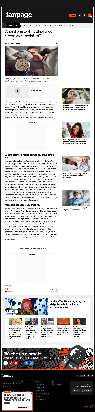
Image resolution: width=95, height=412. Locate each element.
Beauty (31, 25)
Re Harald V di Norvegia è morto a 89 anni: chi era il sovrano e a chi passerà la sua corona (17, 399)
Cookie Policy (40, 390)
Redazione (39, 396)
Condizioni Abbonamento (43, 393)
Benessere (48, 25)
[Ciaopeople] (89, 407)
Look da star (39, 25)
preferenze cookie (41, 399)
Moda (25, 25)
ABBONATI (73, 15)
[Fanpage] (8, 375)
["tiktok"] (5, 363)
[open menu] (4, 25)
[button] (56, 43)
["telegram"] (31, 363)
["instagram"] (11, 363)
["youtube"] (16, 363)
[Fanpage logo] (19, 15)
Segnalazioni (40, 384)
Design (59, 25)
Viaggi (65, 25)
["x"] (21, 363)
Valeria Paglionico (15, 43)
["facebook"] (26, 363)
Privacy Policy (40, 387)
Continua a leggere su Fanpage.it (32, 248)
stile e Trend (13, 25)
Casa (54, 25)
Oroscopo (72, 25)
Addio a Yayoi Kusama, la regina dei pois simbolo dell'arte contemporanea (67, 304)
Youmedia (38, 382)
